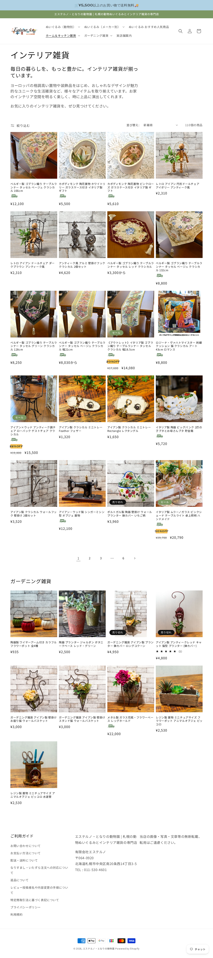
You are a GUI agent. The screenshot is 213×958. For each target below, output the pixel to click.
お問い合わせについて (25, 846)
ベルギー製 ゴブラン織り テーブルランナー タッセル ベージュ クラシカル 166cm (33, 187)
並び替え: (132, 125)
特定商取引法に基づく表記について (34, 900)
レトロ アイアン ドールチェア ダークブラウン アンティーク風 (32, 265)
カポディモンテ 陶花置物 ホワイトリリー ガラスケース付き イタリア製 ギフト (82, 187)
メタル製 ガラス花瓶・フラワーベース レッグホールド (130, 719)
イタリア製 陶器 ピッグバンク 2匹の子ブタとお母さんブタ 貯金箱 (179, 429)
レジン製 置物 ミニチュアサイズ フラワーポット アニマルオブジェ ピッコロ (179, 721)
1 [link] (78, 558)
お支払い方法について (25, 853)
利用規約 (16, 914)
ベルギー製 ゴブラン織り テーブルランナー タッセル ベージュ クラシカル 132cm (179, 266)
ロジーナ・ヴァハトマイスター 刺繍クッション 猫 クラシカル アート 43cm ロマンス (179, 346)
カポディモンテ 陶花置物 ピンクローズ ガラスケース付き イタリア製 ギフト (130, 187)
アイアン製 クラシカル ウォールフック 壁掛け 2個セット (33, 513)
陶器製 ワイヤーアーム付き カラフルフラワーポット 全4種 (33, 644)
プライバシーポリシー (25, 907)
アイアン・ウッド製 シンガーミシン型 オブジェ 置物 (81, 513)
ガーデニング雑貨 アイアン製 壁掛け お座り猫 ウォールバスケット (33, 719)
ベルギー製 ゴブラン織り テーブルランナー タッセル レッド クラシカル (130, 265)
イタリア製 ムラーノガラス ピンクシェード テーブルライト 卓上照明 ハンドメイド (179, 515)
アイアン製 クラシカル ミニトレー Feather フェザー (80, 429)
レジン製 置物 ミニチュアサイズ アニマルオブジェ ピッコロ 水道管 (32, 795)
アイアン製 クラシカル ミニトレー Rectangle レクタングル (129, 429)
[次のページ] (134, 558)
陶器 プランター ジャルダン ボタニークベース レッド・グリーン (81, 644)
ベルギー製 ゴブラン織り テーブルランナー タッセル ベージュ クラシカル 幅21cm (82, 346)
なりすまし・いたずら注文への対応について (39, 870)
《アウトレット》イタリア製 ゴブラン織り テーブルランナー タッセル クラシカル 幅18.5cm (130, 346)
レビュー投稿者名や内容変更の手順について (39, 890)
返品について (19, 880)
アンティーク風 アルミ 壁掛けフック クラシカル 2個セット (82, 265)
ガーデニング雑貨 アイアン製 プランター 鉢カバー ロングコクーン (130, 644)
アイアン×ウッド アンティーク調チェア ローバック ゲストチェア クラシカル (33, 431)
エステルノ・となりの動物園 (99, 948)
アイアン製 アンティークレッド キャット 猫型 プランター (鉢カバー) (179, 644)
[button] (62, 26)
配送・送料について (24, 860)
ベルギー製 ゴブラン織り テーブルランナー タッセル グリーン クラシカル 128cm (33, 346)
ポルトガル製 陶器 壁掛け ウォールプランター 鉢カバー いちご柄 (129, 513)
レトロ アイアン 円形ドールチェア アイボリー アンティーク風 (177, 185)
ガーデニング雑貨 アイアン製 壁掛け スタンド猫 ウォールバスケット (82, 719)
